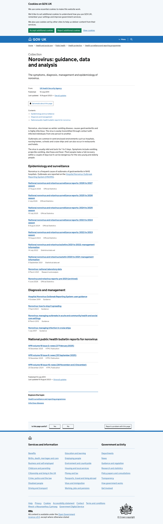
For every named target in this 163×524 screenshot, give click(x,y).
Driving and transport (38, 488)
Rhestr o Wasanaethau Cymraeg (42, 506)
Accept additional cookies (41, 30)
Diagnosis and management (41, 117)
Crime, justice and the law (40, 478)
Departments (107, 453)
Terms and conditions (95, 503)
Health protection (75, 45)
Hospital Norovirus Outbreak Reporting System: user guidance (57, 296)
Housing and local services (77, 468)
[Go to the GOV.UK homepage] (37, 39)
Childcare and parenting (39, 468)
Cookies (47, 503)
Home (30, 45)
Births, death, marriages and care (43, 458)
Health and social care (44, 45)
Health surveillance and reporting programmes (103, 45)
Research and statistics (112, 468)
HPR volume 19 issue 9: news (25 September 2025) (52, 355)
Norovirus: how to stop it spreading (44, 306)
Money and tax (71, 473)
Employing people (73, 458)
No (70, 426)
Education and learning (75, 453)
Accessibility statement (63, 503)
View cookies (89, 30)
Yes (57, 426)
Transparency (107, 478)
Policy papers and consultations (115, 473)
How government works (112, 483)
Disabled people (35, 483)
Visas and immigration (75, 483)
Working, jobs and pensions (77, 488)
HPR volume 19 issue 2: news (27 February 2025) (51, 345)
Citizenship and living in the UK (42, 473)
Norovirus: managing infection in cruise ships (49, 328)
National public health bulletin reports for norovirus (51, 120)
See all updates (60, 95)
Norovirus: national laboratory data (45, 269)
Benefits (32, 453)
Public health (60, 45)
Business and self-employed (41, 463)
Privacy (38, 503)
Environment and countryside (78, 463)
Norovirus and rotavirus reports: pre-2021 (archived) (53, 278)
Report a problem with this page (118, 426)
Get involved (107, 488)
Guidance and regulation (112, 463)
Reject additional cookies (68, 30)
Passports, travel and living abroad (80, 478)
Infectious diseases (36, 403)
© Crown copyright (126, 517)
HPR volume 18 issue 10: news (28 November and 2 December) (57, 365)
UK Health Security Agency (51, 88)
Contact (80, 503)
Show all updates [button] (59, 379)
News (104, 458)
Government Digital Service (71, 506)
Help (30, 503)
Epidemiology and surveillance (42, 114)
